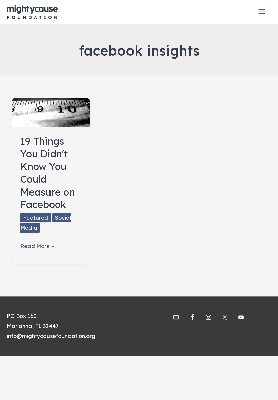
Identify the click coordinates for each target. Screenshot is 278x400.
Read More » (37, 247)
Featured (35, 217)
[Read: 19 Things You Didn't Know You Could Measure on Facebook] (51, 111)
